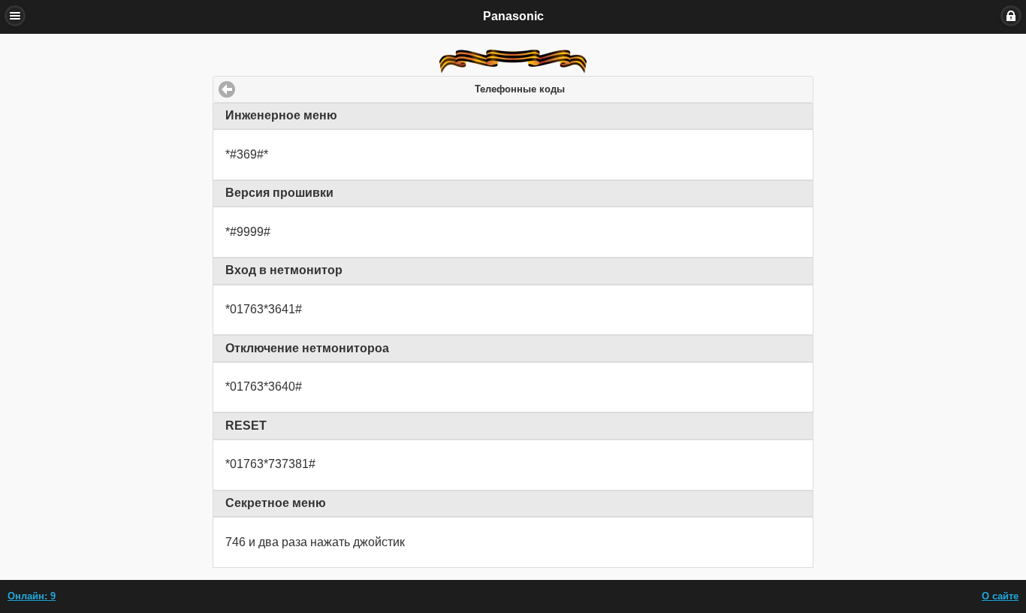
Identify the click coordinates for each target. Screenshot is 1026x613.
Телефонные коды (520, 89)
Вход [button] (1011, 16)
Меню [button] (15, 16)
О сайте (1000, 596)
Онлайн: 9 (32, 596)
